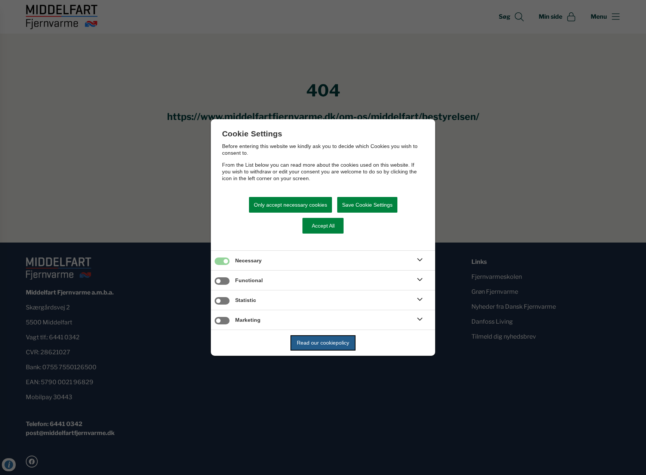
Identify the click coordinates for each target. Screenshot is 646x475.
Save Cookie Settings (367, 205)
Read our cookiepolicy (323, 343)
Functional (249, 280)
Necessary (248, 260)
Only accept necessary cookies (290, 205)
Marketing (248, 320)
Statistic (245, 300)
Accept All (323, 226)
